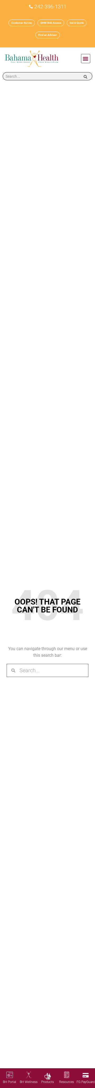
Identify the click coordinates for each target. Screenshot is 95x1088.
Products (47, 1082)
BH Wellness (28, 1082)
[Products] (47, 1076)
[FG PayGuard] (85, 1075)
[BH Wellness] (28, 1074)
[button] (85, 58)
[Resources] (66, 1074)
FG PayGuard (86, 1082)
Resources (66, 1082)
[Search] (85, 76)
